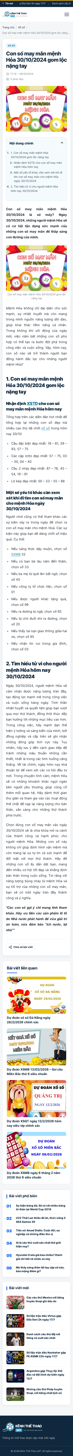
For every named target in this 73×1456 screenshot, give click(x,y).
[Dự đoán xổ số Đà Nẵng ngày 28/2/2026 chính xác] (36, 995)
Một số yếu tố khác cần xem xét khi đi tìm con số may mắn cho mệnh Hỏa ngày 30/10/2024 (38, 176)
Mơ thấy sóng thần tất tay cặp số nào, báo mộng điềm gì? (40, 1269)
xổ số (45, 428)
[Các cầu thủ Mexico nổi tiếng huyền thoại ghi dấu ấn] (15, 1302)
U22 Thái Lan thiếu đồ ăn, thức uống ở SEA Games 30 (41, 1219)
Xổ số (21, 27)
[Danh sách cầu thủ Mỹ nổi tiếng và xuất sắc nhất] (15, 1339)
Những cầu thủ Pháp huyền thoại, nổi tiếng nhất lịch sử (44, 1391)
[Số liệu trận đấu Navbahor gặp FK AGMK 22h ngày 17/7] (15, 1357)
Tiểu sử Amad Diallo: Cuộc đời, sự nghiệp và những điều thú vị (38, 1232)
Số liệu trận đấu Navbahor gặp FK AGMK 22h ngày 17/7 (46, 1354)
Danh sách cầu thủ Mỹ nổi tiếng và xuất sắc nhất (43, 1336)
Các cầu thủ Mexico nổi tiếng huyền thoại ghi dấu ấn (45, 1299)
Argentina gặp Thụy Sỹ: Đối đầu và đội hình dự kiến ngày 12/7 (45, 1374)
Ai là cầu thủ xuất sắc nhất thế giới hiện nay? (38, 1244)
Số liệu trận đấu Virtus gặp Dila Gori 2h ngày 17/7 (43, 1317)
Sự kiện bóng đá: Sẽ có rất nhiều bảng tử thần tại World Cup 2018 (40, 1207)
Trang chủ (8, 27)
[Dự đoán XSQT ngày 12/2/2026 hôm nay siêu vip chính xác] (36, 1098)
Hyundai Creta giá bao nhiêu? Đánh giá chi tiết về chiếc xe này (39, 1256)
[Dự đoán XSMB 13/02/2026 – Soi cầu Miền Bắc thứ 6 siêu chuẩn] (36, 1047)
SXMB (16, 554)
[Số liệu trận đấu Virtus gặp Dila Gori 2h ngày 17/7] (15, 1321)
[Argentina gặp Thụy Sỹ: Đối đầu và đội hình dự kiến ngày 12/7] (15, 1376)
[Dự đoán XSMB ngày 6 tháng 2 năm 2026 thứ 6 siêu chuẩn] (36, 1150)
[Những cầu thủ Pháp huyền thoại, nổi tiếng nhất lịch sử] (15, 1394)
